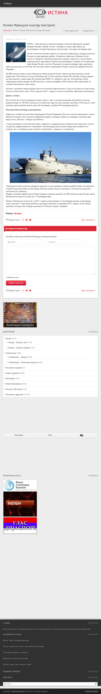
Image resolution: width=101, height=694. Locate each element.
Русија (8, 338)
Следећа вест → (89, 30)
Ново (50, 435)
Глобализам (11, 353)
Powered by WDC (91, 691)
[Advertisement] (19, 416)
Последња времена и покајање (15, 652)
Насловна (7, 30)
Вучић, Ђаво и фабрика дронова (16, 640)
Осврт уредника (12, 373)
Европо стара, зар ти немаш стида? (17, 664)
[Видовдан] (20, 492)
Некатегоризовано (14, 383)
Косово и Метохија (14, 389)
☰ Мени (7, 3)
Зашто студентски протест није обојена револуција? (24, 646)
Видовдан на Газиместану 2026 (15, 658)
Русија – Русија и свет (17, 342)
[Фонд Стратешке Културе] (20, 480)
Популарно (18, 435)
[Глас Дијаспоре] (20, 518)
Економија (10, 378)
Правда (18, 213)
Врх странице (88, 219)
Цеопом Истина (18, 691)
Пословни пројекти (14, 367)
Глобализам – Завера (17, 357)
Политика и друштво (14, 394)
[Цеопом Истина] (51, 9)
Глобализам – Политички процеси (23, 362)
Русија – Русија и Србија (19, 347)
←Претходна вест (71, 30)
